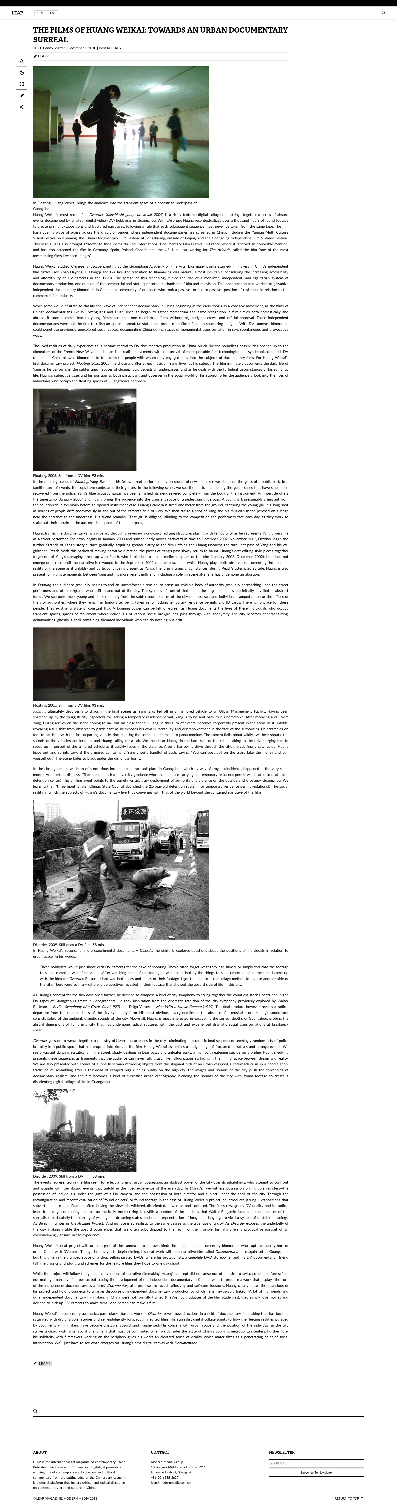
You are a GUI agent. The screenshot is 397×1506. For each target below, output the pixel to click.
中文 (40, 12)
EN (52, 13)
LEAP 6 (116, 48)
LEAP (17, 13)
